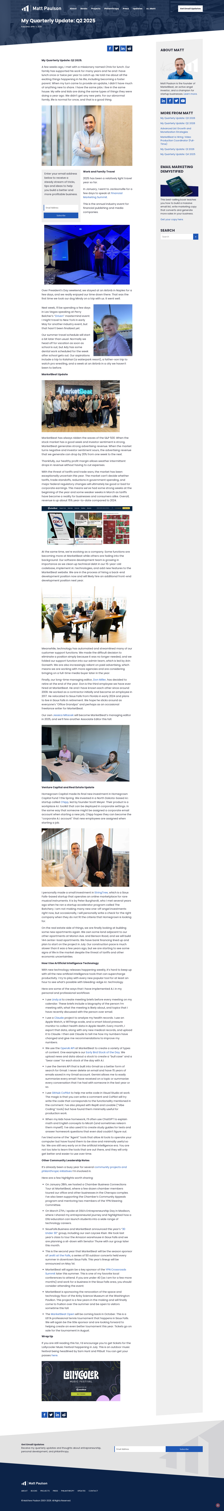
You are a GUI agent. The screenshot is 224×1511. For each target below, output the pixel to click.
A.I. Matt (151, 8)
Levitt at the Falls (59, 1255)
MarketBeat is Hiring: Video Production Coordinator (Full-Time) (177, 140)
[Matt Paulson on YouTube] (183, 101)
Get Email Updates (190, 8)
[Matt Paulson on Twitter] (176, 101)
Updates (137, 8)
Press (126, 8)
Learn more (190, 93)
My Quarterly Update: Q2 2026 (177, 123)
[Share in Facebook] (110, 48)
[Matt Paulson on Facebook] (170, 101)
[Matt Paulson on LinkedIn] (163, 101)
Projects (95, 8)
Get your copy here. (171, 219)
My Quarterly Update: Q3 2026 (177, 118)
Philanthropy (111, 8)
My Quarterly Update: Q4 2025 (177, 154)
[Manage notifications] (218, 1505)
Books (83, 8)
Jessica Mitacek (63, 715)
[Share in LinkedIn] (123, 48)
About (73, 8)
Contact (93, 1491)
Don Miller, (99, 679)
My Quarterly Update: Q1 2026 (177, 149)
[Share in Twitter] (116, 48)
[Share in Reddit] (129, 48)
